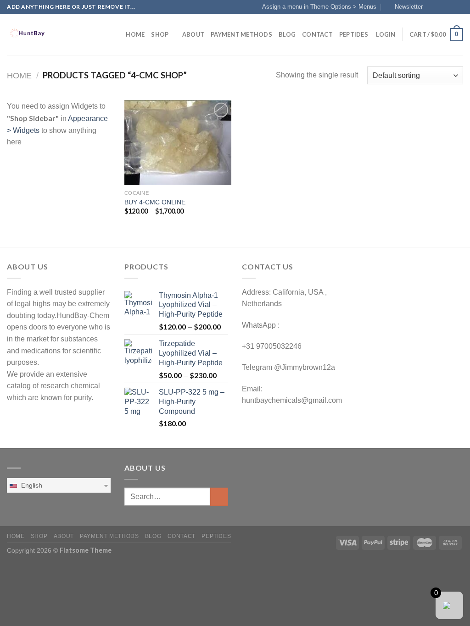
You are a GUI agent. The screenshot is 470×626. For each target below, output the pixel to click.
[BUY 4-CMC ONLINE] (177, 142)
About (193, 34)
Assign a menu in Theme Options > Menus (319, 6)
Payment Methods (241, 34)
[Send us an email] (458, 7)
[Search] (115, 34)
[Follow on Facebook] (432, 7)
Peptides (353, 34)
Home (135, 34)
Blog (287, 34)
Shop (159, 34)
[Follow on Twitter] (450, 7)
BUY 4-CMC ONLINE (154, 202)
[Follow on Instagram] (441, 7)
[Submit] (219, 496)
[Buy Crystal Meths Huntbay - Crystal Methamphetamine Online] (53, 34)
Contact (317, 34)
